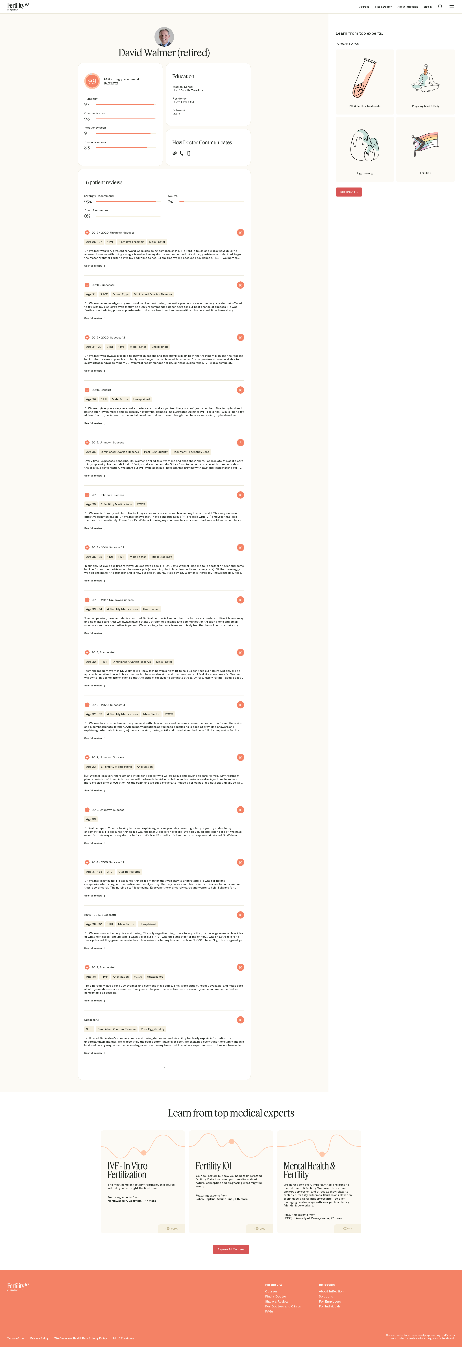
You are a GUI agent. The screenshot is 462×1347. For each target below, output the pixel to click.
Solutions (326, 1297)
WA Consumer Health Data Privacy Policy (80, 1338)
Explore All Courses (231, 1249)
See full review (93, 266)
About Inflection (408, 6)
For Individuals (330, 1307)
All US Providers (123, 1338)
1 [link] (164, 1066)
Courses (364, 6)
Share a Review (276, 1302)
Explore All (347, 192)
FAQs (269, 1312)
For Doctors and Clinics (283, 1307)
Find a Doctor (383, 6)
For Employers (330, 1302)
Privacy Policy (39, 1338)
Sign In (428, 6)
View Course (171, 1229)
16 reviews (111, 83)
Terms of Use (16, 1338)
